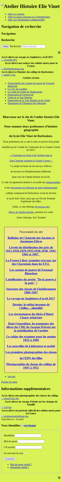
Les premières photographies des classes (31, 352)
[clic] (29, 425)
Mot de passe (10, 441)
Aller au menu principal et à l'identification (29, 17)
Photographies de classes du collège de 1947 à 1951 (31, 365)
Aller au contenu (16, 14)
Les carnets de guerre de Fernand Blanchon (31, 271)
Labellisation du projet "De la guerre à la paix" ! (31, 281)
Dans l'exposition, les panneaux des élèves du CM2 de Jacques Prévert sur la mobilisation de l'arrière (31, 327)
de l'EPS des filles (31, 358)
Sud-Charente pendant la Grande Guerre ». (31, 160)
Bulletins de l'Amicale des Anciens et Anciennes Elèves (31, 239)
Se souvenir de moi (13, 453)
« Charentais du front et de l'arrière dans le (31, 155)
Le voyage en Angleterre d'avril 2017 (31, 298)
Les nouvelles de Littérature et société (31, 346)
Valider (6, 46)
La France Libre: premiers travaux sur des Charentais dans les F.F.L (31, 262)
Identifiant (9, 435)
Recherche (15, 46)
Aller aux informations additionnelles (26, 19)
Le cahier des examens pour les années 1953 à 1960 (31, 338)
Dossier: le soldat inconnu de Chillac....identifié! (31, 306)
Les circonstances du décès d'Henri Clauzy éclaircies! (31, 315)
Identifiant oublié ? (19, 467)
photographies (53, 182)
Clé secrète (9, 447)
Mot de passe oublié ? (21, 464)
